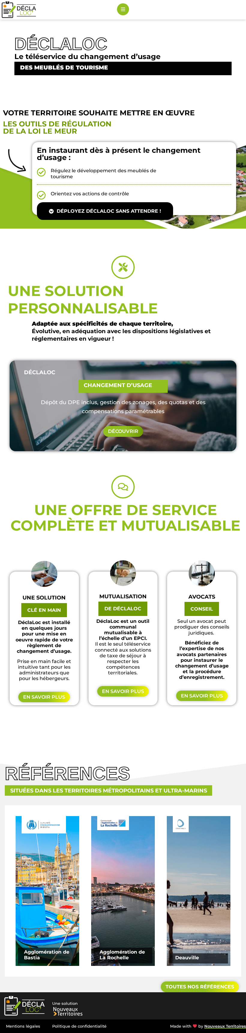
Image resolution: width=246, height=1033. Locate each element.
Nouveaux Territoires (225, 1026)
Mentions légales (23, 1026)
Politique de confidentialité (79, 1026)
